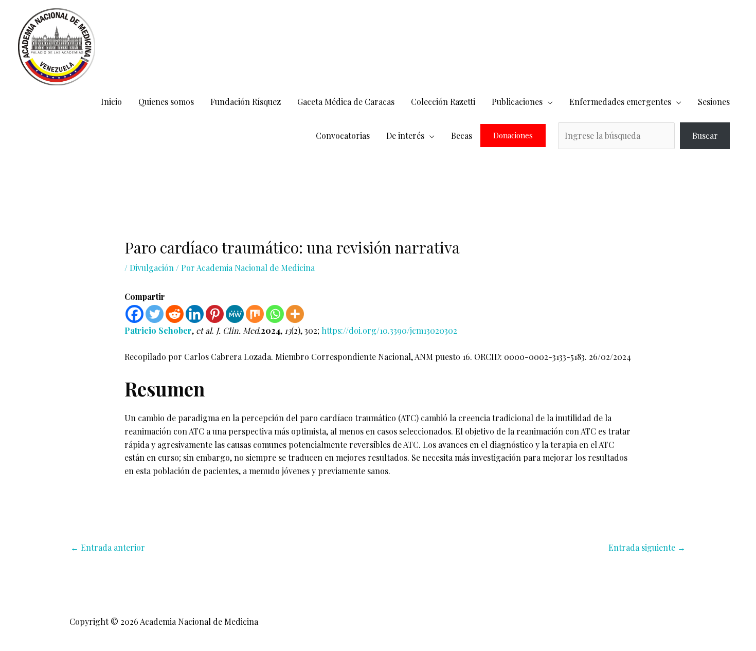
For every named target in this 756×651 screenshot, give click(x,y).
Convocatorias (343, 135)
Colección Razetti (443, 101)
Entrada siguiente (647, 547)
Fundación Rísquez (245, 101)
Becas (461, 135)
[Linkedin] (195, 314)
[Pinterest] (215, 314)
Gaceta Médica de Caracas (345, 101)
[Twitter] (155, 314)
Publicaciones (517, 101)
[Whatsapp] (275, 314)
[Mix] (255, 314)
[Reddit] (175, 314)
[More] (295, 314)
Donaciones (513, 135)
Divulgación (152, 267)
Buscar (705, 135)
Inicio (111, 101)
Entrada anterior (107, 547)
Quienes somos (166, 101)
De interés (405, 135)
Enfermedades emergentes (620, 101)
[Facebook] (134, 314)
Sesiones (714, 101)
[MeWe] (235, 314)
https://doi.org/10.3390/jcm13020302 (389, 330)
